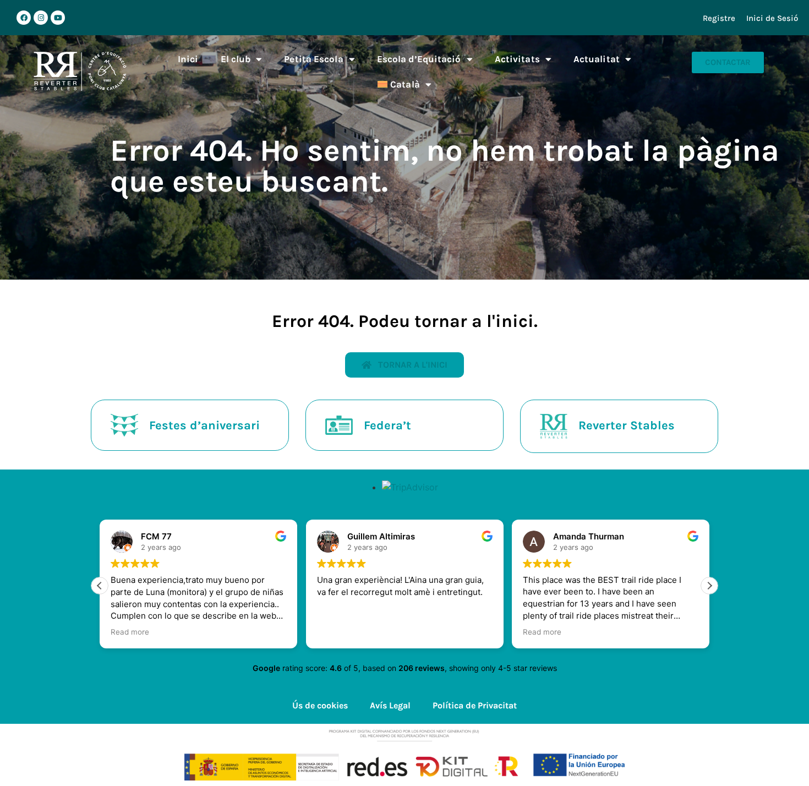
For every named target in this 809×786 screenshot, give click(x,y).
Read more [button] (130, 631)
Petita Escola (313, 58)
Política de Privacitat (475, 705)
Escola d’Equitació (419, 58)
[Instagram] (41, 17)
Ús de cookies (320, 705)
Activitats (517, 58)
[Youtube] (58, 17)
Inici (188, 58)
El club (236, 58)
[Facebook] (24, 17)
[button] (709, 585)
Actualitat (596, 58)
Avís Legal (390, 705)
